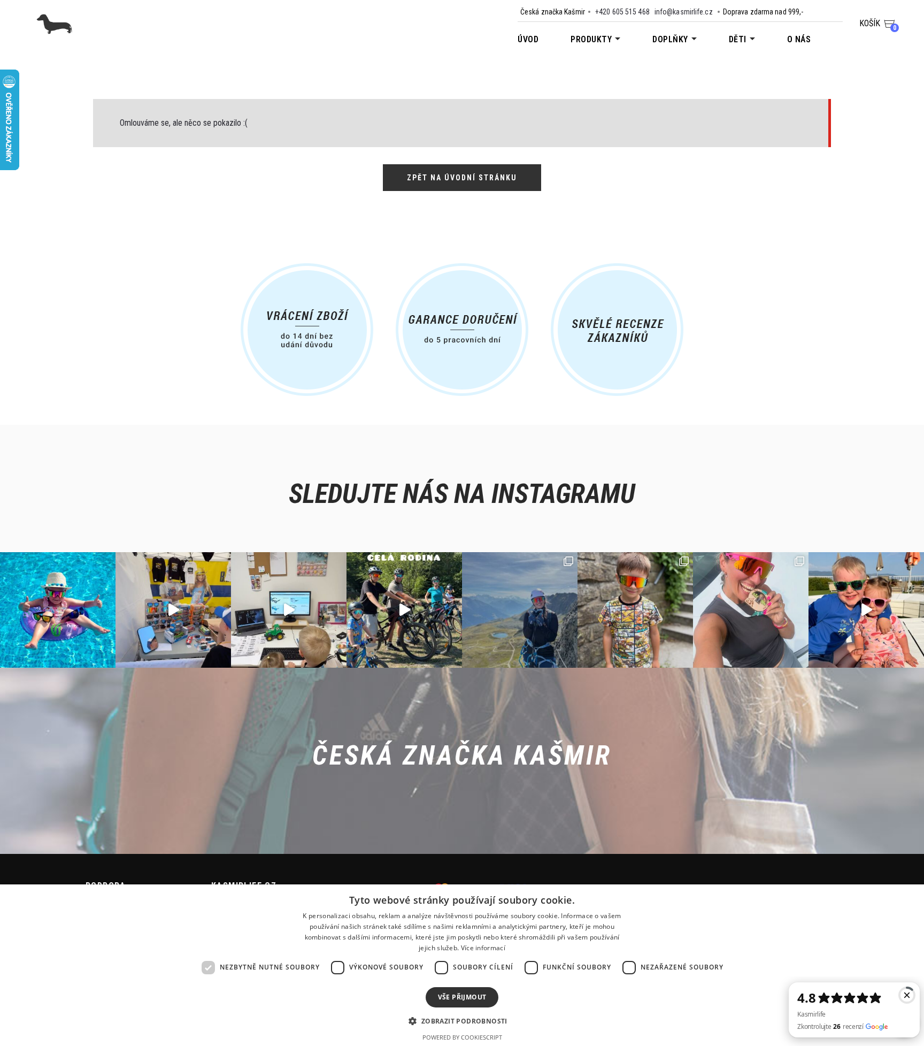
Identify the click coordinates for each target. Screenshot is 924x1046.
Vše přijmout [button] (462, 997)
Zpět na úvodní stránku (462, 177)
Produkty (591, 39)
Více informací (483, 947)
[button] (462, 1021)
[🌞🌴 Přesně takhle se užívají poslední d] (58, 610)
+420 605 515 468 (622, 11)
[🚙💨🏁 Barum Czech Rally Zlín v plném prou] (173, 610)
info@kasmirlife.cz (683, 11)
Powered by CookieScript (462, 1037)
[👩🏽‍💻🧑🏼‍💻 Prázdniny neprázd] (288, 610)
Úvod (528, 39)
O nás (799, 39)
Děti (737, 39)
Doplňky (670, 39)
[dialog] (462, 965)
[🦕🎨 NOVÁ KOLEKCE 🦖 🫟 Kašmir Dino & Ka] (866, 610)
